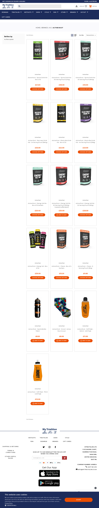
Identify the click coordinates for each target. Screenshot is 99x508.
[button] (49, 473)
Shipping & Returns (11, 446)
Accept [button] (78, 500)
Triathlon (16, 12)
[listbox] (91, 35)
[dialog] (49, 500)
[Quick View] (35, 69)
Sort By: (81, 35)
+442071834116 (93, 1)
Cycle (47, 12)
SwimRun (43, 441)
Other (63, 12)
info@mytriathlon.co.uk (87, 469)
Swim (38, 12)
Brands (73, 12)
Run (54, 12)
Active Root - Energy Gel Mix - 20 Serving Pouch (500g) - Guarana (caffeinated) (61, 205)
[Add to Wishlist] (39, 69)
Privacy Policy (8, 503)
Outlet (83, 12)
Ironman (5, 12)
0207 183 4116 (92, 467)
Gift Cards (6, 17)
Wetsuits (27, 12)
